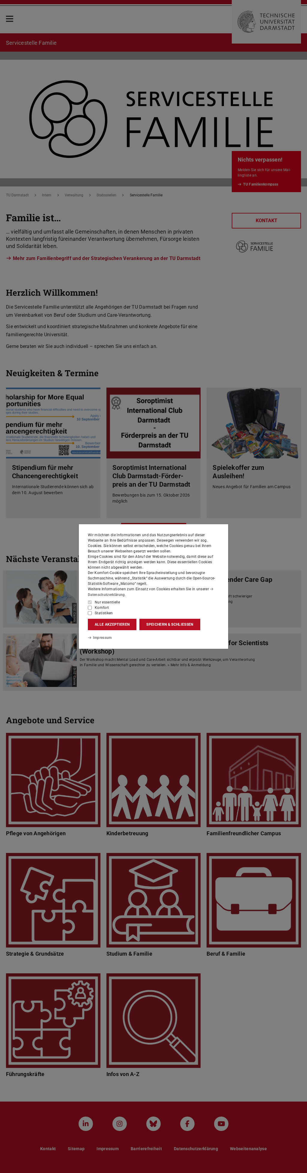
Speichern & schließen (169, 624)
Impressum (102, 638)
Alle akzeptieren (112, 624)
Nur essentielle (107, 602)
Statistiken (104, 613)
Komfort (102, 608)
